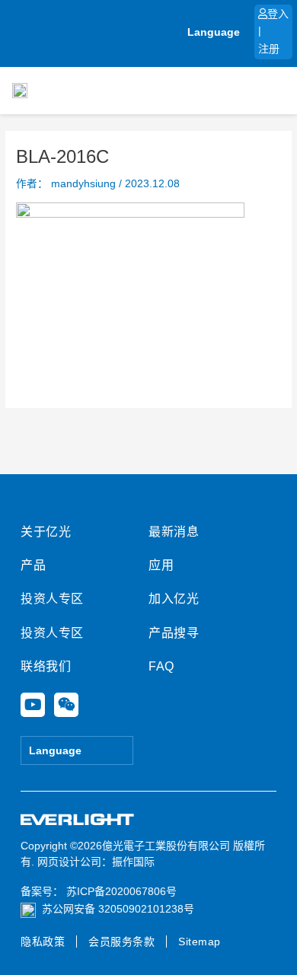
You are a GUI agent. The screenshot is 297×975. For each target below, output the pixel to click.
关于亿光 (46, 531)
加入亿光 (173, 598)
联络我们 (46, 666)
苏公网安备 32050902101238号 (118, 909)
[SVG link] (78, 820)
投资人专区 (52, 598)
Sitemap (199, 941)
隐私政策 (43, 941)
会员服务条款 (121, 941)
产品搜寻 (173, 632)
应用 (161, 565)
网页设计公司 (69, 862)
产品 (33, 565)
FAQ (161, 666)
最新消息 (173, 531)
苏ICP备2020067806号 (120, 891)
